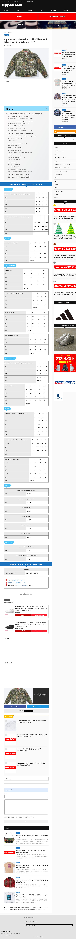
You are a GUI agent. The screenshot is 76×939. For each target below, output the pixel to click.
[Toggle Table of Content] (46, 108)
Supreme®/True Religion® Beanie (18, 125)
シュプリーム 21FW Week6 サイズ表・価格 (19, 174)
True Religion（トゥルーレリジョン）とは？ (20, 116)
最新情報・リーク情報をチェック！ (17, 582)
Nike (18, 10)
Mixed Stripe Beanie (15, 166)
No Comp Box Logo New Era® (18, 157)
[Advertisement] (26, 93)
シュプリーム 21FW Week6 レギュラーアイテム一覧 (21, 133)
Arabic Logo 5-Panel (15, 159)
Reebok (53, 10)
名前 (5, 793)
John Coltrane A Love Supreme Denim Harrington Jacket (23, 136)
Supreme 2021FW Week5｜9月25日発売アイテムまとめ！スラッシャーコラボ (28, 907)
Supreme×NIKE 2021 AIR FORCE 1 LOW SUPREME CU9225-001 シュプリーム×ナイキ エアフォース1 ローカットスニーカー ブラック (31, 624)
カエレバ (22, 612)
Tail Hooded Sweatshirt (15, 150)
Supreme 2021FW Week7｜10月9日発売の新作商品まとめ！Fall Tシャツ (26, 909)
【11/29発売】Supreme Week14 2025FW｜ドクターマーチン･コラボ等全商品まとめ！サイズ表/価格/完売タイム (65, 237)
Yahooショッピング (39, 615)
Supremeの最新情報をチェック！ (16, 580)
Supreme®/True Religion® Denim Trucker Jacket (21, 118)
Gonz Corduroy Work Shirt (16, 138)
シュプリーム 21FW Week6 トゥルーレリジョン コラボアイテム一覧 (24, 114)
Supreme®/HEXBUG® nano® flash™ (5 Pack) (21, 171)
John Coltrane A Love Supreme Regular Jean (21, 152)
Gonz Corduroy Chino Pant (16, 155)
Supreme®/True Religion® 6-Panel (18, 128)
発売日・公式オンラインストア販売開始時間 (19, 177)
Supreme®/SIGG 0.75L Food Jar (18, 169)
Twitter (19, 585)
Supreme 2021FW (9, 602)
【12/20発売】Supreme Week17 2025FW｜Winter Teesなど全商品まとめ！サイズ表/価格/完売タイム (69, 115)
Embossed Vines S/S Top (16, 147)
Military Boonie (14, 162)
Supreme (65, 10)
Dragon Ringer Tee (14, 145)
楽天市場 (23, 615)
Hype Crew (5, 931)
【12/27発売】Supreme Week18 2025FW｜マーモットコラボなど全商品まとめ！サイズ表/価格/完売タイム (69, 99)
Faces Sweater (13, 140)
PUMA (41, 10)
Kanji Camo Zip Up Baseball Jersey (18, 143)
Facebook (24, 585)
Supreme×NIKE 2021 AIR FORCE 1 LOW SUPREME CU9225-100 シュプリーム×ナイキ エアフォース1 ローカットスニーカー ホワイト (31, 608)
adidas (30, 10)
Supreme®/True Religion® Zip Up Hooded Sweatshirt (22, 121)
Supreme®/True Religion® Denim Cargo (19, 123)
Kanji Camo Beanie (15, 164)
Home (6, 10)
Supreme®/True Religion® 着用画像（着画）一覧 (21, 130)
